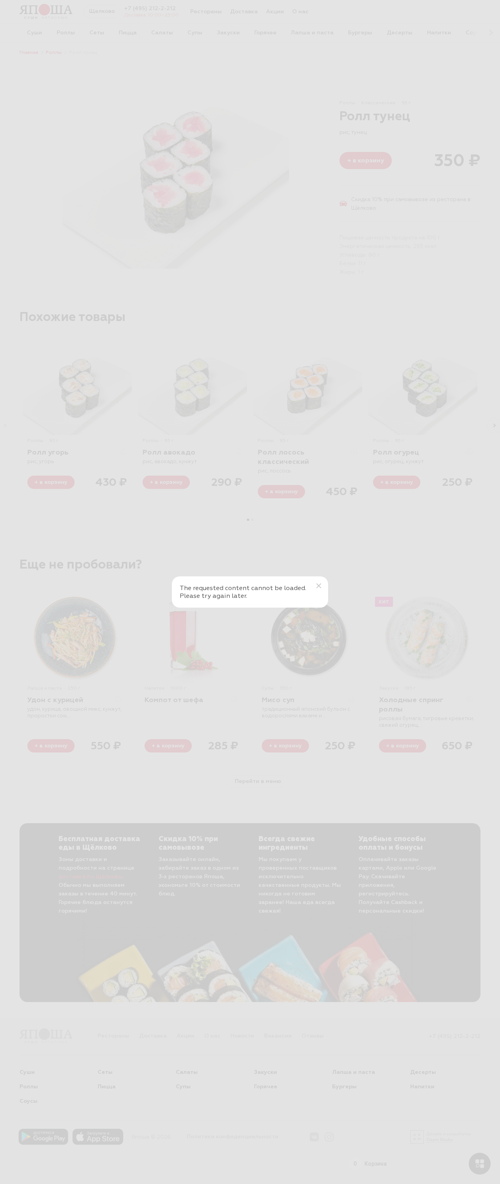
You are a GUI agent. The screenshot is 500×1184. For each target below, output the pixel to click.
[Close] (319, 586)
